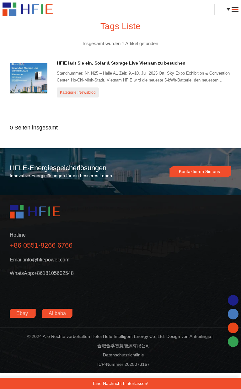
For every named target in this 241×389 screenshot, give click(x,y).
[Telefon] (233, 314)
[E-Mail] (233, 328)
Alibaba (57, 313)
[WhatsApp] (233, 300)
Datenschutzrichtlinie (123, 354)
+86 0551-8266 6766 (41, 245)
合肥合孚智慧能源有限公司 (123, 345)
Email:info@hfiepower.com (39, 259)
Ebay (22, 313)
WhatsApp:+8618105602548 (42, 273)
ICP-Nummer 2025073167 (123, 364)
